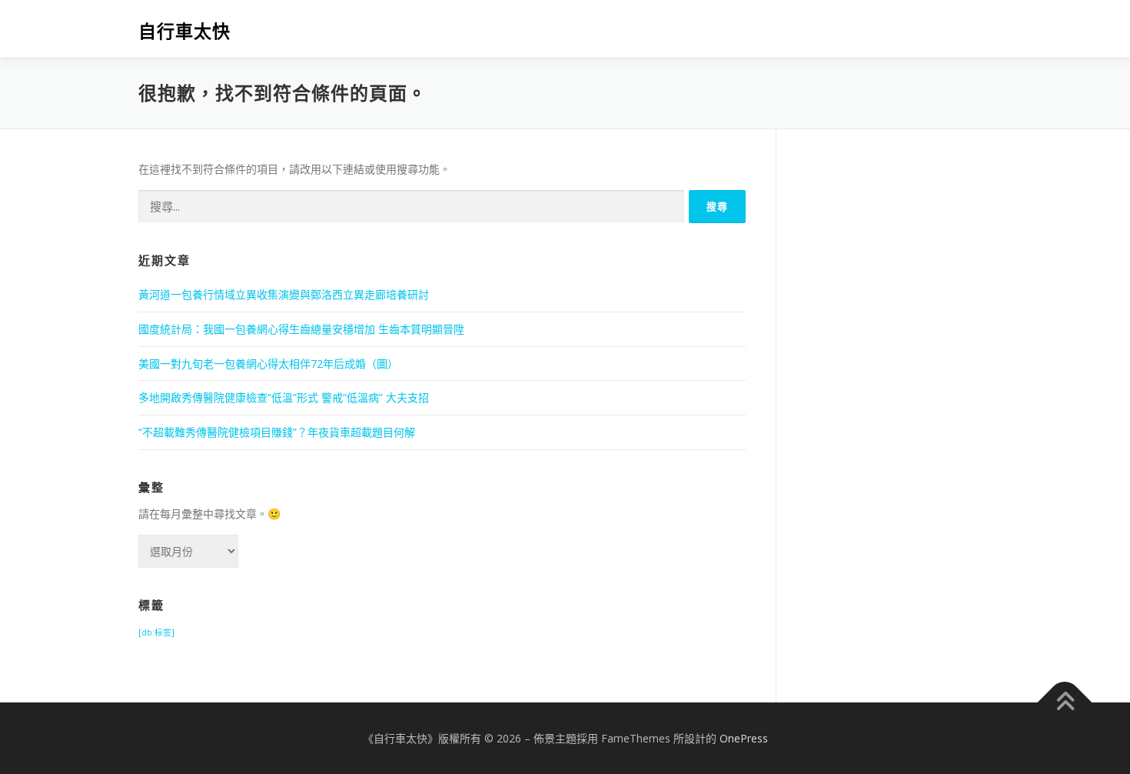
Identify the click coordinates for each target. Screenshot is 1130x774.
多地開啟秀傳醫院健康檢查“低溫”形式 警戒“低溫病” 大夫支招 (283, 397)
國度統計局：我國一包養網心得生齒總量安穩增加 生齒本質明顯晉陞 (301, 329)
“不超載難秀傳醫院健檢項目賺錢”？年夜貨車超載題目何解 (276, 432)
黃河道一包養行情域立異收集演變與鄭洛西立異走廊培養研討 (283, 294)
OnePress (744, 738)
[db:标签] (156, 632)
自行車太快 (184, 31)
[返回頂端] (1065, 702)
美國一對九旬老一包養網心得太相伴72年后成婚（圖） (268, 363)
